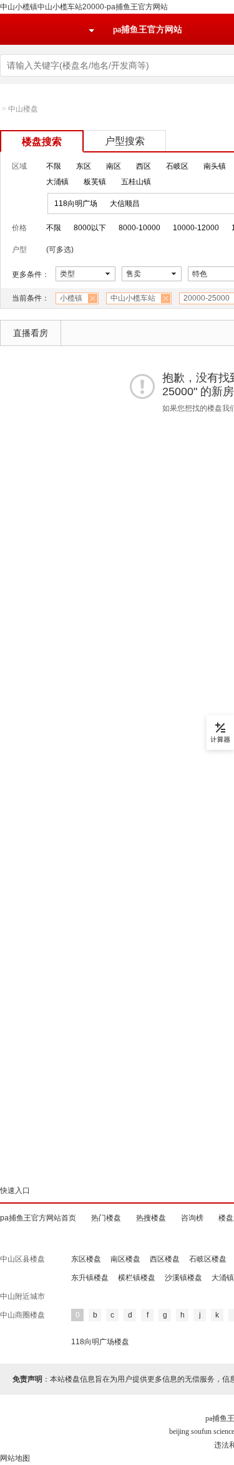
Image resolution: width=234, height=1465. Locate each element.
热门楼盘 (106, 1218)
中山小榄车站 (132, 298)
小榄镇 (71, 298)
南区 (113, 166)
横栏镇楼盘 (136, 1277)
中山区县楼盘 (22, 1259)
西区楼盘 (165, 1259)
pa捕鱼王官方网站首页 (38, 1218)
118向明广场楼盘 (100, 1341)
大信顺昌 (125, 203)
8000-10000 (139, 227)
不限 (53, 166)
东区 (83, 166)
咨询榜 (192, 1218)
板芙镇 (95, 181)
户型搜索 (125, 141)
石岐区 (177, 166)
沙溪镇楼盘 (183, 1277)
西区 (143, 166)
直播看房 (30, 333)
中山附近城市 (22, 1296)
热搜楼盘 (151, 1218)
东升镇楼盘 (90, 1277)
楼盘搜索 (42, 141)
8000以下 (90, 227)
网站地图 (15, 1458)
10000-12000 (196, 227)
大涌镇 (57, 181)
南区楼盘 (125, 1259)
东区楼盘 (86, 1259)
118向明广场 (75, 203)
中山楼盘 (23, 109)
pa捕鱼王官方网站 (147, 29)
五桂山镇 (136, 181)
